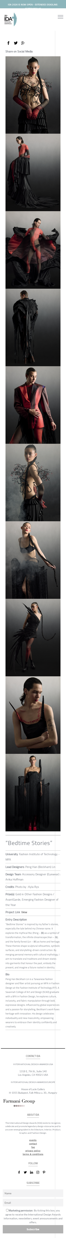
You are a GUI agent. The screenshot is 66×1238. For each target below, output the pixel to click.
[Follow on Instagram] (39, 1172)
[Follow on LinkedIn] (33, 1172)
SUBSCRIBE (33, 1183)
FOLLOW (33, 1163)
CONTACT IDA (33, 1056)
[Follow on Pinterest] (45, 1172)
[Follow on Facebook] (20, 1172)
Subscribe (33, 1229)
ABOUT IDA (33, 1115)
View (24, 912)
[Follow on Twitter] (27, 1172)
